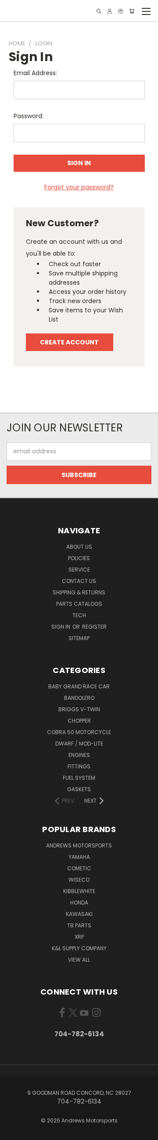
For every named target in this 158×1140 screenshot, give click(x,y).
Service (79, 569)
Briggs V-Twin (79, 709)
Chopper (79, 720)
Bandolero (79, 698)
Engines (79, 755)
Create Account (69, 342)
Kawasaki (79, 914)
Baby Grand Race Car (79, 686)
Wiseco (79, 879)
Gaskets (79, 789)
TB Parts (79, 925)
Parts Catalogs (79, 604)
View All (79, 959)
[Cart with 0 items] (132, 11)
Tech (79, 615)
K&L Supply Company (79, 948)
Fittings (79, 766)
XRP (79, 937)
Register (94, 626)
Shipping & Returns (79, 592)
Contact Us (79, 581)
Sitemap (79, 638)
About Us (79, 546)
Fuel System (79, 778)
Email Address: (35, 73)
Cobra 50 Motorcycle (79, 732)
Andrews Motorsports (79, 845)
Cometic (79, 868)
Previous (13, 1131)
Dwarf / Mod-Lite (79, 743)
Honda (79, 902)
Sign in (61, 626)
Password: (28, 116)
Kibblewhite (79, 891)
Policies (79, 558)
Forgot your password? (79, 187)
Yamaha (79, 857)
